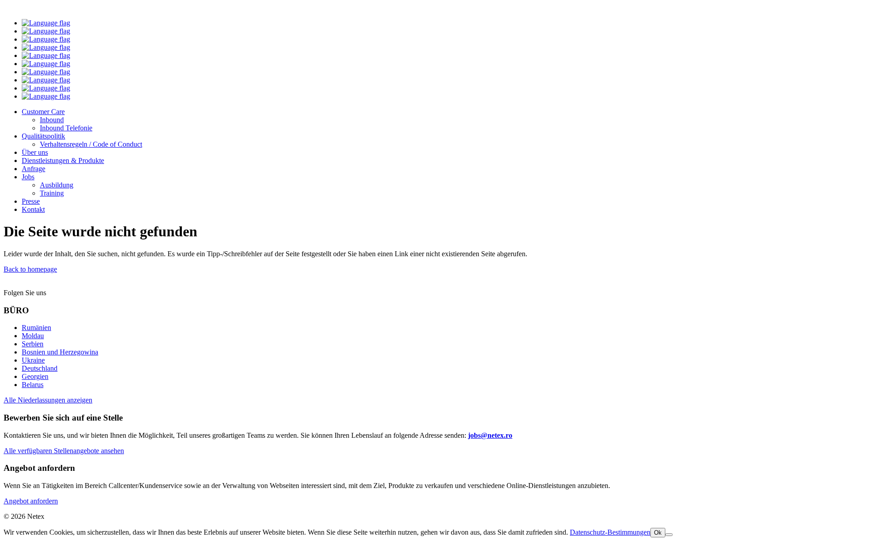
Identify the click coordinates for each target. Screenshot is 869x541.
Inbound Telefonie (66, 128)
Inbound (52, 120)
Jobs (28, 177)
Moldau (33, 336)
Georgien (35, 376)
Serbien (32, 344)
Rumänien (36, 327)
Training (52, 193)
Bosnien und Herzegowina (60, 352)
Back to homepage (30, 269)
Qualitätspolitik (43, 136)
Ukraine (33, 360)
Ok (658, 532)
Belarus (32, 384)
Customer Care (43, 111)
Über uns (35, 152)
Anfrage (33, 168)
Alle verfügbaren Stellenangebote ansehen (64, 451)
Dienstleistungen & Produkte (63, 160)
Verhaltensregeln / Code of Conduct (91, 144)
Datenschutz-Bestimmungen (610, 532)
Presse (31, 201)
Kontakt (33, 209)
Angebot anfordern (31, 501)
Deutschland (39, 368)
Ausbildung (56, 185)
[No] (669, 534)
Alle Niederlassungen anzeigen (48, 400)
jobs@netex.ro (490, 435)
